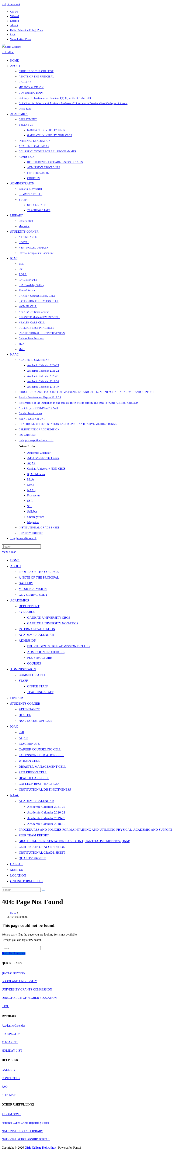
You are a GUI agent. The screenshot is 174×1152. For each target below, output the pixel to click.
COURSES (34, 663)
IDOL (5, 1006)
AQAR (31, 463)
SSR (29, 500)
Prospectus (33, 495)
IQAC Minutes (36, 474)
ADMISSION (27, 640)
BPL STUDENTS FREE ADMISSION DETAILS (58, 646)
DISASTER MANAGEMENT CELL (42, 766)
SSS (29, 506)
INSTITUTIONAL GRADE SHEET (42, 852)
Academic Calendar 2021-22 (46, 806)
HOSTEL (25, 715)
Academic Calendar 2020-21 (46, 812)
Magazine (33, 522)
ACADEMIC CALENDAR (36, 634)
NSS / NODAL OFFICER (35, 720)
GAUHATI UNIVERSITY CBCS (48, 617)
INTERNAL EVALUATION (37, 629)
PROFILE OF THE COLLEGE (39, 571)
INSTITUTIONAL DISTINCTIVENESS (45, 789)
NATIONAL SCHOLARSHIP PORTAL (26, 1139)
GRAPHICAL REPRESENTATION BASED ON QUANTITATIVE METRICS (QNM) (74, 841)
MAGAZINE (10, 1042)
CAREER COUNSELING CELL (40, 749)
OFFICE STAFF (37, 686)
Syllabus (32, 511)
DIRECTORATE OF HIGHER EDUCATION (29, 997)
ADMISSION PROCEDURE (46, 652)
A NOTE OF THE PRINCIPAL (39, 577)
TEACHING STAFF (40, 692)
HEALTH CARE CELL (34, 778)
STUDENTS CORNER (25, 703)
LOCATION (18, 875)
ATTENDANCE (29, 709)
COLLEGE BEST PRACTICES (39, 783)
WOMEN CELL (29, 761)
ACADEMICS (19, 600)
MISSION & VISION (33, 589)
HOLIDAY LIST (12, 1050)
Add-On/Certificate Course (43, 458)
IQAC (14, 726)
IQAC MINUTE (29, 743)
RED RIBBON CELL (33, 772)
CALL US (16, 864)
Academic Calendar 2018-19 (46, 824)
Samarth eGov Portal (20, 39)
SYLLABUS (27, 612)
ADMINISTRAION (23, 669)
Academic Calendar (39, 452)
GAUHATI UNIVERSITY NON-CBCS (52, 623)
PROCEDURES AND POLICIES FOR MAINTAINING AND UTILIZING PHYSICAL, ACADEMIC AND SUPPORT (95, 829)
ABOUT (15, 566)
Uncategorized (35, 516)
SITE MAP (8, 1095)
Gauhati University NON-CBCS (46, 468)
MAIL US (16, 869)
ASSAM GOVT (11, 1114)
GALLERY (26, 583)
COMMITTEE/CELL (32, 675)
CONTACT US (11, 1078)
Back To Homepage (13, 953)
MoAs (30, 479)
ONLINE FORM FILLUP (26, 881)
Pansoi (77, 1147)
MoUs (30, 484)
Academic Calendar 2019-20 (46, 818)
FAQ (4, 1086)
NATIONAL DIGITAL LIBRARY (22, 1131)
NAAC (31, 490)
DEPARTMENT (29, 606)
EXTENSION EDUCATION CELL (41, 755)
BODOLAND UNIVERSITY (19, 981)
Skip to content (11, 4)
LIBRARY (17, 698)
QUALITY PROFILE (32, 858)
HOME (15, 560)
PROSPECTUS (11, 1033)
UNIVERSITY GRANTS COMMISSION (27, 989)
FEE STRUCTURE (39, 657)
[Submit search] (43, 890)
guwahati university (13, 973)
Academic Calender (13, 1025)
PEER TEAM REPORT (34, 835)
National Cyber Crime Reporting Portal (25, 1122)
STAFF (23, 680)
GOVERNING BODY (33, 594)
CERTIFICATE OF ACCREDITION (42, 847)
